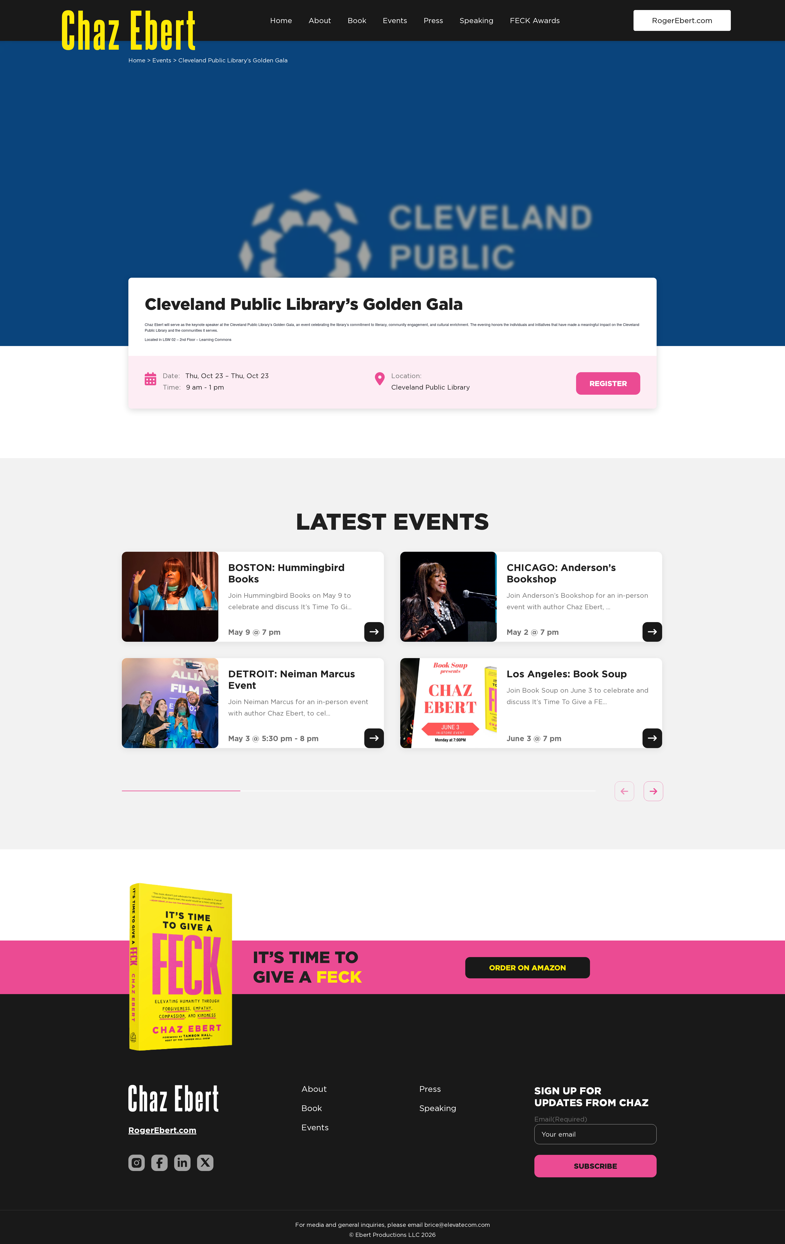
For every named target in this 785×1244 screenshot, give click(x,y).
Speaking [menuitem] (476, 20)
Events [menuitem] (395, 20)
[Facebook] (159, 1163)
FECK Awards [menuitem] (535, 20)
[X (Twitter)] (205, 1163)
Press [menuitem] (433, 20)
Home (136, 60)
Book (311, 1108)
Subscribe (595, 1166)
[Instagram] (136, 1163)
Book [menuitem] (357, 20)
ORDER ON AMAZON (527, 967)
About (314, 1089)
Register (608, 383)
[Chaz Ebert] (173, 1098)
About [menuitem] (319, 20)
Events (161, 60)
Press (430, 1089)
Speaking (437, 1108)
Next (653, 791)
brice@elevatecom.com (457, 1224)
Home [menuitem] (281, 20)
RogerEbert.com (682, 20)
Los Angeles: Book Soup (567, 673)
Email (560, 1119)
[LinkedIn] (182, 1163)
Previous (624, 791)
